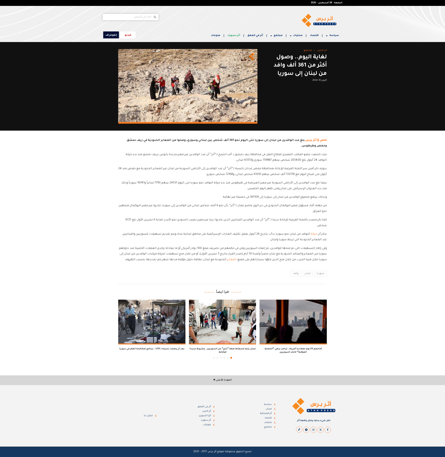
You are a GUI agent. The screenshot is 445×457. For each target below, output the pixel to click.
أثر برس (311, 140)
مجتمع (278, 35)
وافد (295, 273)
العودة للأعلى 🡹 (222, 380)
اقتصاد (314, 35)
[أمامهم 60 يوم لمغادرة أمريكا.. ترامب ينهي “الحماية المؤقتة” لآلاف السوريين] (293, 322)
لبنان (307, 273)
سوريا (321, 273)
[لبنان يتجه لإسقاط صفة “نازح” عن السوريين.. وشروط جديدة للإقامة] (222, 322)
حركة (314, 234)
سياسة (334, 35)
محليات (297, 35)
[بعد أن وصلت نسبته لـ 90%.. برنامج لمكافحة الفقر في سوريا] (151, 322)
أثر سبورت (234, 35)
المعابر (232, 259)
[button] (123, 329)
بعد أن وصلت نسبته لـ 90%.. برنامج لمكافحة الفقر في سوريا (151, 349)
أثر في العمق (255, 35)
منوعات (215, 35)
